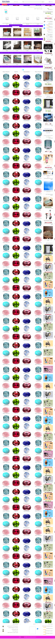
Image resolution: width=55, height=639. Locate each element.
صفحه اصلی (51, 4)
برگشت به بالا (26, 621)
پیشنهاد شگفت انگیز (4, 4)
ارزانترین (6, 12)
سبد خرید (51, 1)
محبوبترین (6, 10)
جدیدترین (6, 11)
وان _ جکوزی (42, 4)
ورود (17, 1)
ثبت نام (15, 1)
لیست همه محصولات (47, 4)
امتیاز (6, 11)
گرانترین (6, 13)
